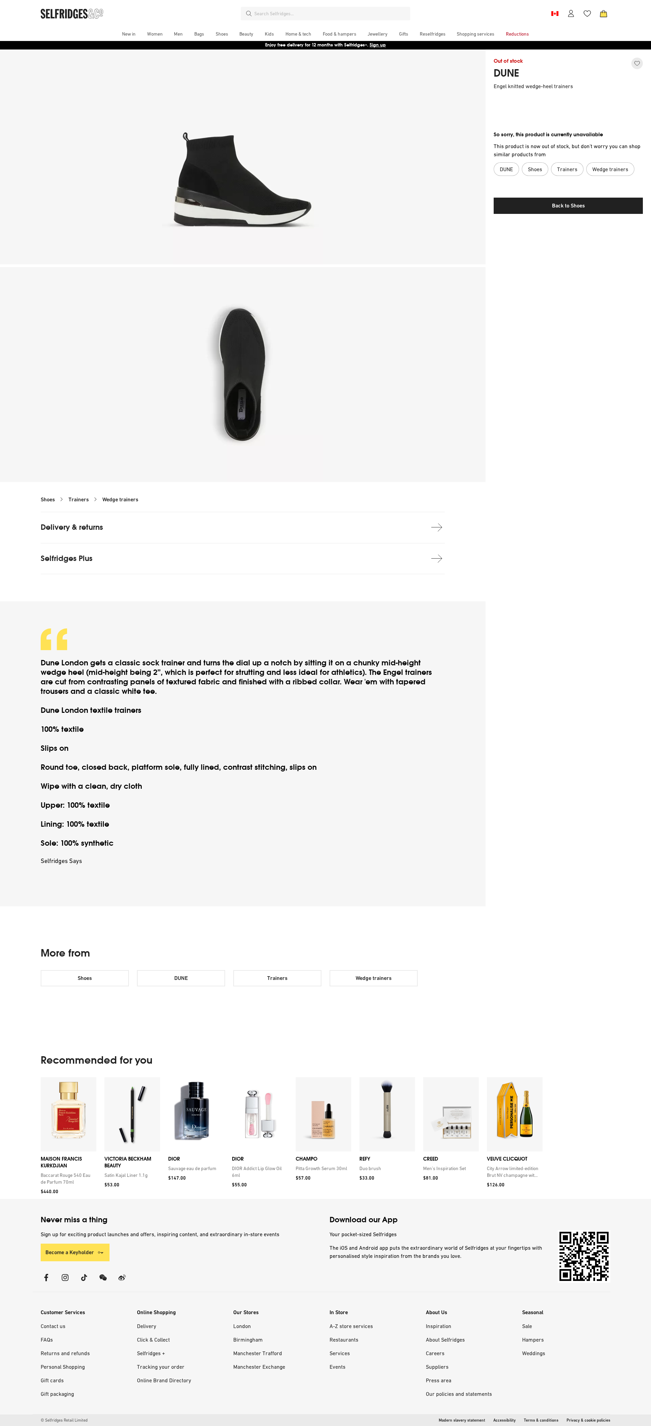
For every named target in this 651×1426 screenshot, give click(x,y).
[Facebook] (46, 1282)
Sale (527, 1326)
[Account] (571, 13)
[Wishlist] (587, 13)
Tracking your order (160, 1367)
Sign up (378, 45)
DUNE (506, 73)
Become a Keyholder (69, 1252)
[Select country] (554, 13)
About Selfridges (445, 1340)
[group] (291, 1138)
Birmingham (248, 1340)
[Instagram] (65, 1282)
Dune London (64, 663)
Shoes (48, 499)
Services (340, 1353)
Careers (435, 1353)
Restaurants (344, 1340)
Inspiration (438, 1326)
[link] (67, 1178)
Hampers (533, 1340)
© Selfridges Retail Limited (64, 1420)
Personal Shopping (63, 1367)
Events (338, 1367)
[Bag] (603, 13)
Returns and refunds (65, 1353)
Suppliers (437, 1367)
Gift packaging (57, 1394)
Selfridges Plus (67, 558)
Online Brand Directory (164, 1380)
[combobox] (331, 13)
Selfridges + (151, 1353)
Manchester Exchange (259, 1367)
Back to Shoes (568, 205)
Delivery (146, 1326)
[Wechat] (103, 1282)
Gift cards (52, 1380)
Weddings (533, 1353)
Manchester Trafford (257, 1353)
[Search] (248, 13)
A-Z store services (351, 1326)
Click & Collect (153, 1340)
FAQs (47, 1340)
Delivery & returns (72, 527)
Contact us (53, 1326)
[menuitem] (129, 34)
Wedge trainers (120, 499)
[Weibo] (122, 1282)
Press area (438, 1380)
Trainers (78, 499)
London (242, 1326)
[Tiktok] (84, 1282)
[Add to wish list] (637, 63)
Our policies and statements (459, 1394)
